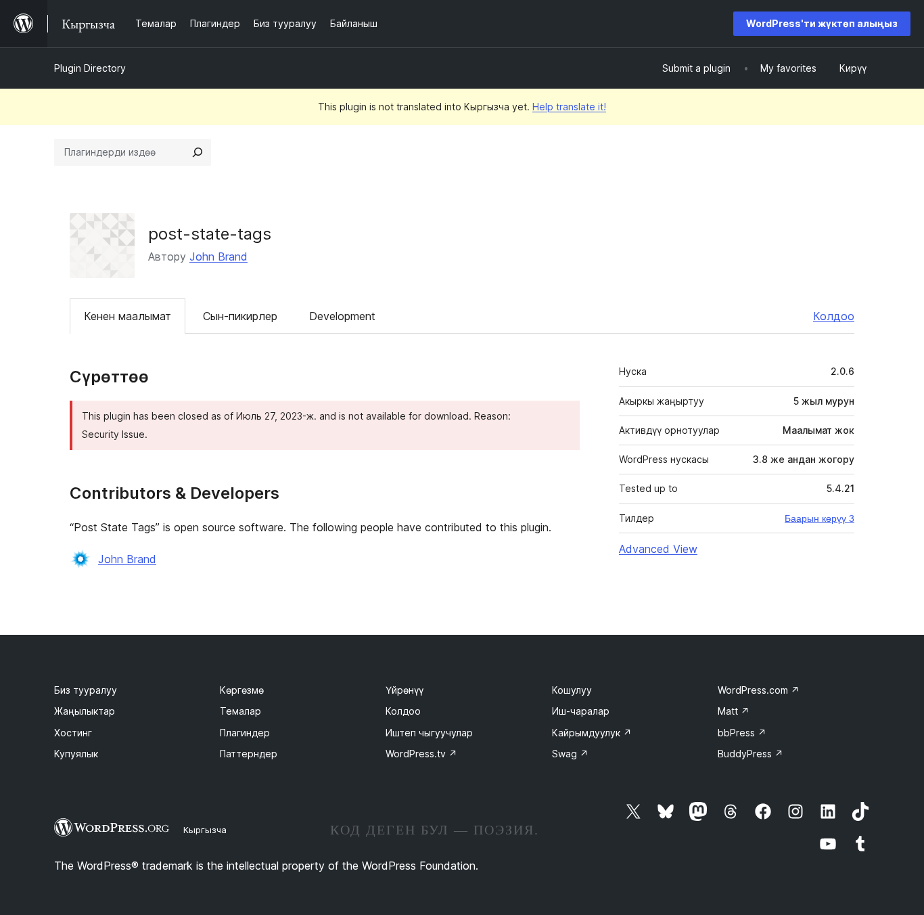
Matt (733, 711)
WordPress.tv (421, 753)
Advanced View (658, 549)
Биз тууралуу (85, 690)
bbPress (742, 732)
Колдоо (833, 316)
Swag (570, 753)
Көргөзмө (242, 690)
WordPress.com (759, 690)
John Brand (218, 256)
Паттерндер (248, 753)
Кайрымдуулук (592, 732)
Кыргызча (205, 829)
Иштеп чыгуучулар (429, 732)
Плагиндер (245, 732)
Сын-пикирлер (240, 316)
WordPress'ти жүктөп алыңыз (822, 23)
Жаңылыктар (84, 711)
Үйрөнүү (404, 690)
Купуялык (76, 753)
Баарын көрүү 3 (819, 518)
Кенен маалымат (127, 316)
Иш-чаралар (580, 711)
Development (342, 316)
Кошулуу (572, 690)
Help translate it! (569, 106)
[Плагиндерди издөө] (197, 152)
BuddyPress (750, 753)
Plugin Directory (90, 68)
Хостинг (73, 732)
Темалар (240, 711)
